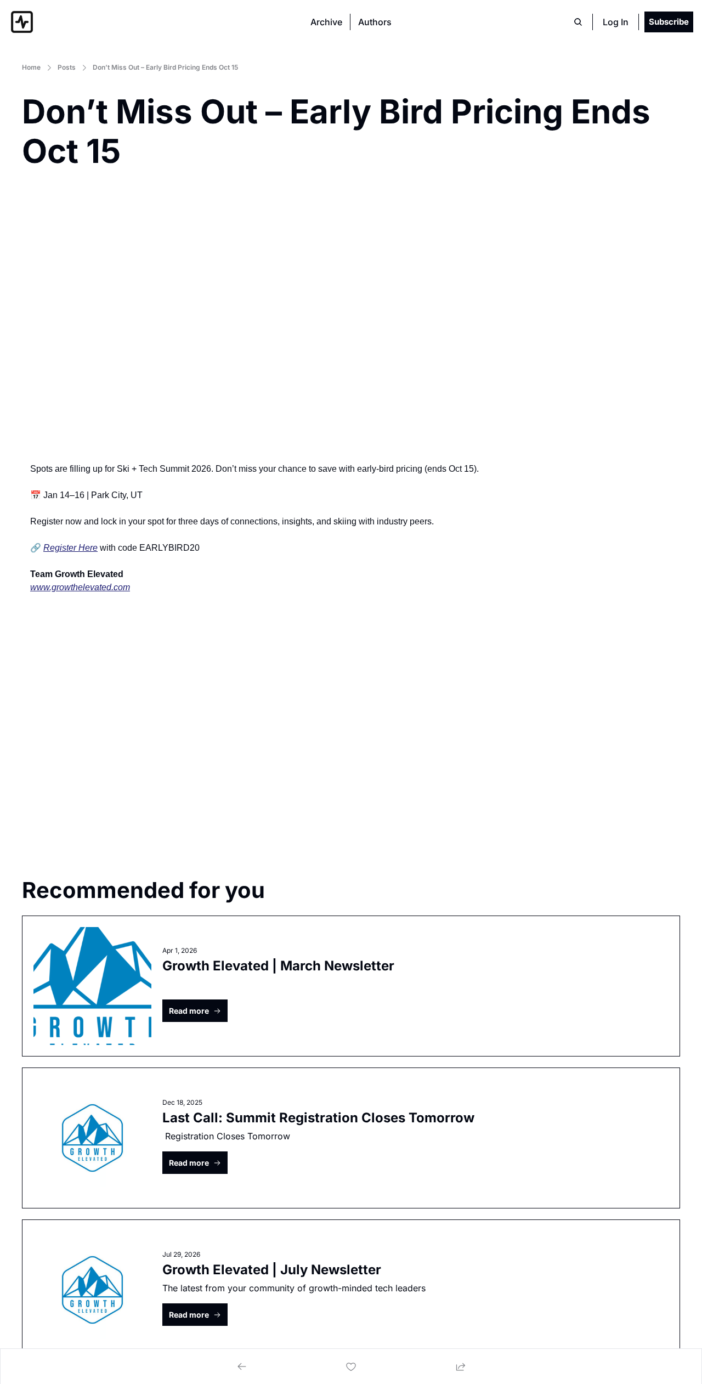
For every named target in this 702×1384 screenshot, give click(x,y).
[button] (195, 1010)
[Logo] (22, 22)
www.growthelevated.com (80, 587)
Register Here (70, 547)
